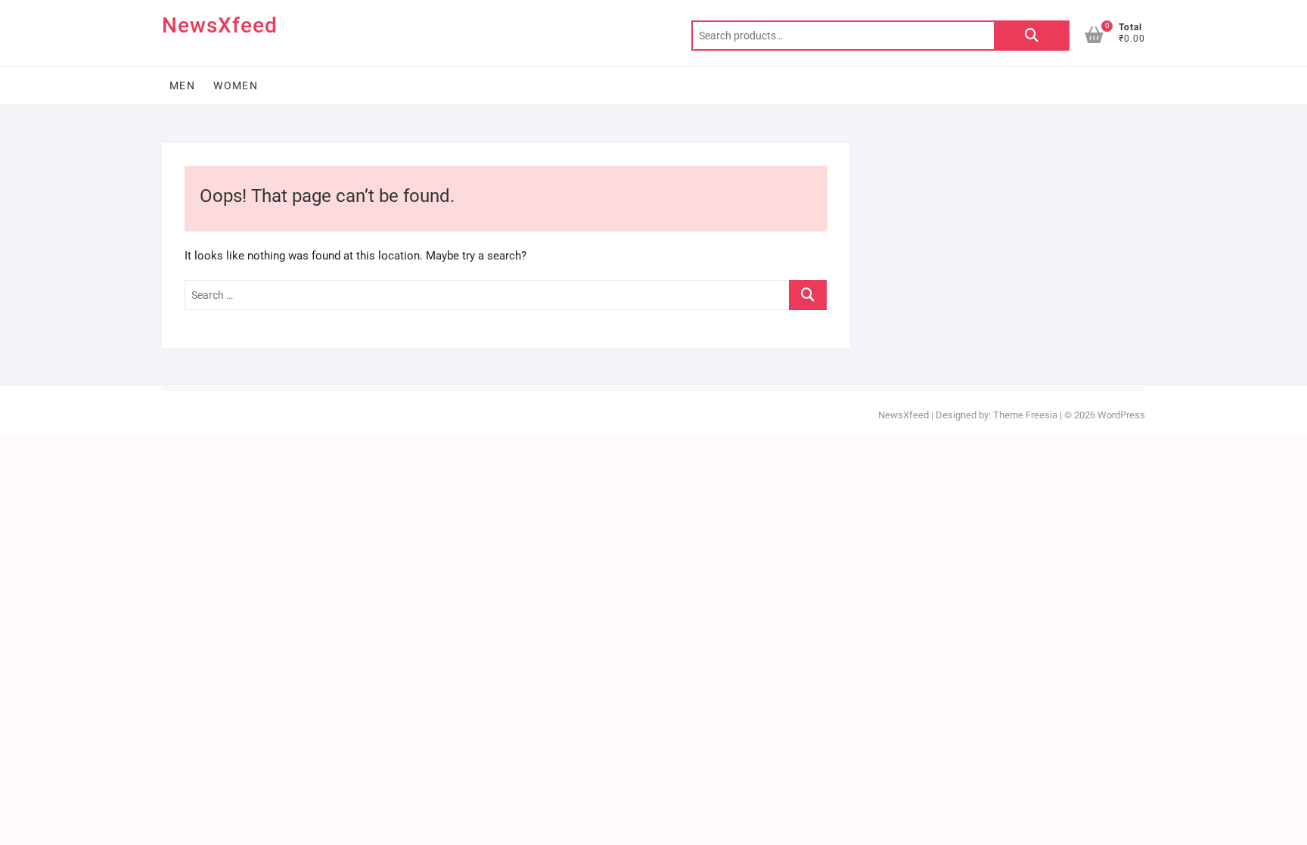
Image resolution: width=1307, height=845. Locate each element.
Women (235, 85)
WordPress (1121, 415)
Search (1032, 35)
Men (182, 85)
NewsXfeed (220, 25)
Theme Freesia (1025, 415)
